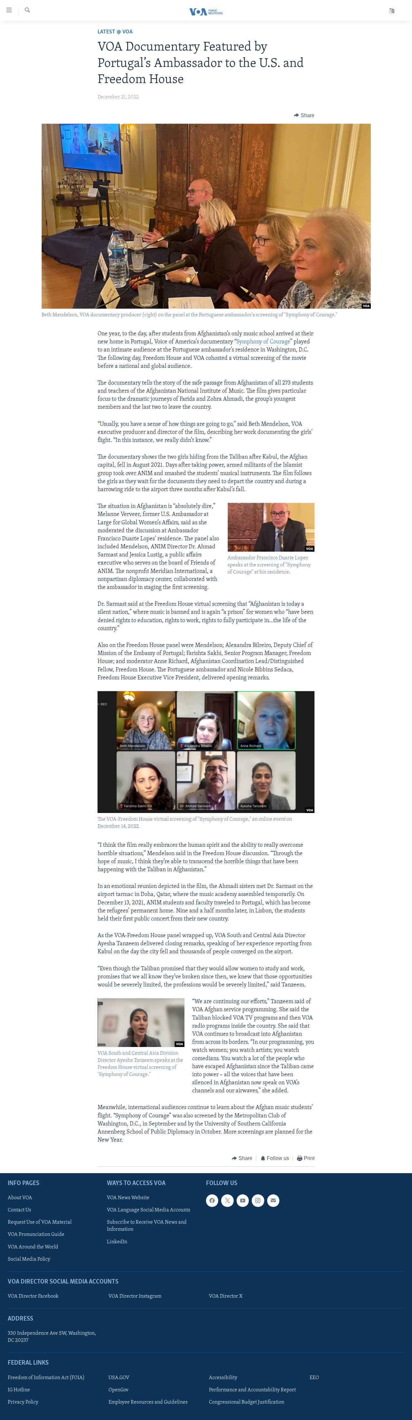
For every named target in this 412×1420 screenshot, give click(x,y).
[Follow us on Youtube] (243, 1200)
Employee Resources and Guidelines (148, 1402)
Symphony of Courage (263, 342)
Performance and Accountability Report (252, 1390)
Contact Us (19, 1210)
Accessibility (223, 1377)
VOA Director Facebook (33, 1296)
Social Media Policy (29, 1259)
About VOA (20, 1197)
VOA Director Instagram (134, 1296)
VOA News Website (128, 1197)
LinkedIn (117, 1241)
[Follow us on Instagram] (258, 1200)
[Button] (304, 115)
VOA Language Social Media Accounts (148, 1210)
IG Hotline (19, 1390)
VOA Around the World (33, 1246)
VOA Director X (225, 1296)
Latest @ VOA (115, 32)
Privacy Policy (23, 1402)
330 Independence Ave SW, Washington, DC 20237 (52, 1337)
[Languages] (392, 11)
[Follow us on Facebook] (212, 1200)
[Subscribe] (273, 1200)
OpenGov (118, 1390)
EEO (314, 1377)
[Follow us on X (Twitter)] (227, 1200)
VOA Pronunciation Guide (36, 1234)
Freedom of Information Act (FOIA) (46, 1377)
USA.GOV (118, 1377)
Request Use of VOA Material (39, 1222)
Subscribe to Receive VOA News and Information (147, 1226)
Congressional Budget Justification (246, 1402)
